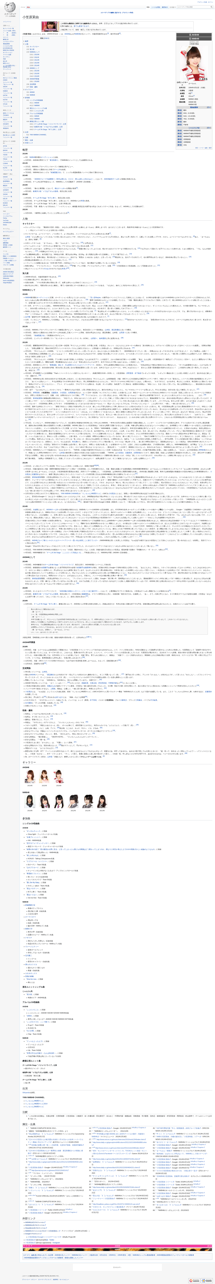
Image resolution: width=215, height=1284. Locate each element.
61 (121, 682)
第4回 (180, 113)
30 (122, 338)
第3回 (180, 110)
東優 (63, 269)
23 (59, 276)
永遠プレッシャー (33, 837)
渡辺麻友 (50, 675)
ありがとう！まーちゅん (166, 1142)
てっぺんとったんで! (34, 1041)
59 (119, 660)
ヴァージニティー (32, 947)
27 (107, 302)
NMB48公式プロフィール (34, 1225)
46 (97, 465)
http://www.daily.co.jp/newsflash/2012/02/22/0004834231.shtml (115, 1167)
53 (157, 545)
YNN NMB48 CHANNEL (70, 493)
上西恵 (52, 689)
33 (142, 361)
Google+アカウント (32, 1234)
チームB (55, 509)
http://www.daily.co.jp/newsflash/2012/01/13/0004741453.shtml (115, 1159)
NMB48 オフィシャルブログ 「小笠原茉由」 (42, 1231)
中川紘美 (153, 700)
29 (148, 313)
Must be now (31, 979)
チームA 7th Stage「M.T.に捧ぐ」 (45, 198)
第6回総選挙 (36, 578)
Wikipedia (26, 1092)
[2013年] (102, 801)
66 (58, 727)
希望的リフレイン (33, 873)
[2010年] (30, 801)
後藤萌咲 (85, 594)
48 (93, 490)
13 (36, 251)
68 (186, 753)
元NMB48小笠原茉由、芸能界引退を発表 (172, 1176)
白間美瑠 (71, 393)
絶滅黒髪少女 (56, 172)
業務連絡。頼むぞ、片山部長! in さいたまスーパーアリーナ (72, 365)
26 (87, 299)
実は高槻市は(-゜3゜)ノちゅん (40, 1134)
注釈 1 (88, 637)
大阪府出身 (93, 1255)
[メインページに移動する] (10, 9)
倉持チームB (114, 179)
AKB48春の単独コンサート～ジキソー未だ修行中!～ (79, 591)
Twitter (51, 1240)
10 (82, 242)
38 (83, 395)
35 (40, 375)
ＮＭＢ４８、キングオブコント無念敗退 (108, 1207)
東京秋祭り (54, 160)
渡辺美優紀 (116, 330)
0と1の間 (30, 1031)
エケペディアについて (45, 1279)
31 (133, 348)
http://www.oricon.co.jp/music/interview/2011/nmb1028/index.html (119, 1148)
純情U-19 (28, 929)
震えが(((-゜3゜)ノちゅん (102, 1196)
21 (158, 265)
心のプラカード (33, 867)
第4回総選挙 (37, 398)
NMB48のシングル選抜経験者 (144, 1255)
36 (43, 386)
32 (50, 356)
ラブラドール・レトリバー (37, 861)
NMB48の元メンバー (80, 1255)
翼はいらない (32, 895)
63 (45, 696)
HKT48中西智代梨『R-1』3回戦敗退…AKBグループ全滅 (178, 1128)
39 (205, 395)
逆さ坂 (29, 994)
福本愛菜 (102, 338)
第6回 (180, 119)
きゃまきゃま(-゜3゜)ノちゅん (168, 1205)
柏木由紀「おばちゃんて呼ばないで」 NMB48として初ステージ (181, 1154)
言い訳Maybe (95, 297)
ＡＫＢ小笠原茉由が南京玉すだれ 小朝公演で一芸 (176, 1171)
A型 (129, 1255)
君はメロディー (33, 888)
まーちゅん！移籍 (163, 1151)
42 (201, 446)
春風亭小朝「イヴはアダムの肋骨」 (46, 191)
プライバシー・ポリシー (29, 1279)
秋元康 (74, 442)
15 (114, 257)
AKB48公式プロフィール (34, 1222)
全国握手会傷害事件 (84, 567)
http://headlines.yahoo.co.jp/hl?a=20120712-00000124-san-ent (115, 1204)
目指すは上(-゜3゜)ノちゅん (103, 1170)
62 (105, 688)
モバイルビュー (64, 1279)
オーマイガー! (30, 917)
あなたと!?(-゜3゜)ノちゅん (103, 1190)
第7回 (180, 122)
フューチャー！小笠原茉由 (103, 1198)
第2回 (180, 130)
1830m (29, 1016)
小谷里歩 (63, 393)
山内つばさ (59, 697)
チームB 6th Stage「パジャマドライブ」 (60, 565)
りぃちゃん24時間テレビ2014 (36, 1104)
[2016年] (59, 776)
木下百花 (93, 700)
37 (198, 389)
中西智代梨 (112, 683)
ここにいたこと (33, 1010)
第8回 (180, 125)
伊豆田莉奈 (102, 683)
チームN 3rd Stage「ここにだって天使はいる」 (65, 552)
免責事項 (55, 1279)
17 (70, 259)
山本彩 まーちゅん (38, 1159)
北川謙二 (28, 955)
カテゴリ (26, 1255)
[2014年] (30, 776)
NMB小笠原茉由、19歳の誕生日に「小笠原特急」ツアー (178, 1136)
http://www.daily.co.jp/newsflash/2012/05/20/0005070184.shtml (115, 1187)
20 (114, 265)
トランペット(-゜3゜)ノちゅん (40, 1190)
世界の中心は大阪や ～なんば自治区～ (41, 1053)
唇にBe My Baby (33, 882)
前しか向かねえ (33, 855)
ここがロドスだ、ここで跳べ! (38, 1022)
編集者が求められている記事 (42, 1255)
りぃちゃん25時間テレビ (34, 1107)
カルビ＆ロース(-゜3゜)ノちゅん (105, 1210)
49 (79, 501)
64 (86, 696)
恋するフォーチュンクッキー (38, 843)
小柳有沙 (123, 700)
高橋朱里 (85, 683)
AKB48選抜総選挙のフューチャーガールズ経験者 (175, 1255)
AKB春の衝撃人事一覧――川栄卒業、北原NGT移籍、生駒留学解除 (56, 1145)
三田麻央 (138, 700)
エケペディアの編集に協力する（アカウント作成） (117, 12)
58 (83, 657)
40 (192, 403)
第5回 (180, 116)
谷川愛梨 (28, 703)
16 (190, 257)
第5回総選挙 (36, 477)
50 (184, 517)
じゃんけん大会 (194, 128)
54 (166, 549)
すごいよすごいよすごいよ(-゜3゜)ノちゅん (109, 1176)
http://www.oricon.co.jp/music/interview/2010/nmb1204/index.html (120, 1139)
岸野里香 (129, 373)
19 (71, 265)
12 (139, 248)
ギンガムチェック (33, 831)
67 (75, 742)
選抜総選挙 (194, 107)
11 (92, 245)
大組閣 (35, 509)
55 (125, 575)
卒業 (82, 201)
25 (142, 285)
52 (38, 542)
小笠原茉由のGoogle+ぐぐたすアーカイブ (43, 1237)
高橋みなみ (51, 686)
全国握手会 (45, 567)
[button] (172, 6)
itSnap (46, 269)
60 (45, 663)
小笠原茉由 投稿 (35, 1167)
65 (87, 722)
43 (194, 455)
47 (136, 474)
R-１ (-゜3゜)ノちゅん (165, 1134)
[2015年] (44, 776)
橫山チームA (59, 188)
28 (135, 308)
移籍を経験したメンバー (74, 1258)
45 (95, 465)
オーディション (47, 157)
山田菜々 (122, 332)
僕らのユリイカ (31, 964)
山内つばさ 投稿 (163, 1196)
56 (77, 583)
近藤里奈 (54, 393)
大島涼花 (93, 683)
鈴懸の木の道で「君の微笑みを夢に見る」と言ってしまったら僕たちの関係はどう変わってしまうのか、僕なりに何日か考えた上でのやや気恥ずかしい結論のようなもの (91, 849)
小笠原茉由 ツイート (37, 1210)
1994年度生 (122, 1255)
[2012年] (73, 801)
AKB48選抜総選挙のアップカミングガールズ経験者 (43, 1258)
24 (96, 282)
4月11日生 (103, 1255)
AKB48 (195, 35)
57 (87, 596)
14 (130, 254)
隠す (209, 107)
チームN (57, 169)
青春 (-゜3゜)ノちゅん (37, 1188)
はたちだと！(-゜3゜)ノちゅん (40, 1204)
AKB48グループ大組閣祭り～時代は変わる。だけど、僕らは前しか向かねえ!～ (64, 179)
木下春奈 (138, 373)
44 (153, 458)
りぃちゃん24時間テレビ (91, 493)
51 (140, 536)
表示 (209, 1246)
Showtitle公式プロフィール (35, 1228)
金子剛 (27, 317)
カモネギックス (31, 973)
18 (118, 262)
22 (68, 268)
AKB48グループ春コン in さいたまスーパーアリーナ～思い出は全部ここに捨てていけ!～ (65, 540)
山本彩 (27, 237)
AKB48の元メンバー (62, 1255)
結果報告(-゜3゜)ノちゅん (102, 1162)
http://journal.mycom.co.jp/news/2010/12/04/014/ (49, 1170)
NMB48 (195, 39)
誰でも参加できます (81, 26)
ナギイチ (28, 938)
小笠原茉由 (29, 1240)
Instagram (56, 1243)
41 (30, 419)
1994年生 (112, 1255)
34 (38, 370)
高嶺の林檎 (29, 976)
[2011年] (44, 801)
